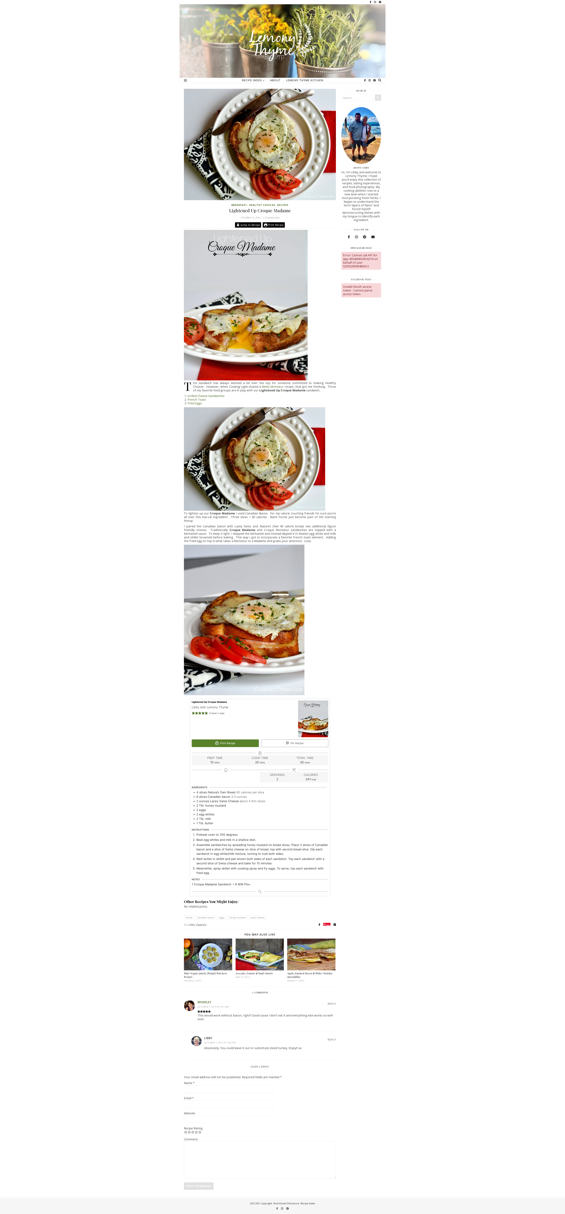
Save (328, 925)
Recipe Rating (193, 1128)
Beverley (204, 1002)
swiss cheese (257, 917)
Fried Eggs (195, 403)
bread (189, 917)
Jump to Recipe (250, 225)
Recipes (282, 205)
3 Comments (271, 217)
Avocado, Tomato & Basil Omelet (254, 973)
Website (189, 1113)
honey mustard (237, 917)
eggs (222, 917)
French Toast (197, 400)
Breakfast (239, 205)
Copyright (266, 1203)
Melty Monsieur (273, 387)
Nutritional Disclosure (286, 1203)
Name (189, 1083)
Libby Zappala (197, 924)
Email (189, 1098)
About (275, 80)
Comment (191, 1139)
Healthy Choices (262, 205)
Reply (332, 1003)
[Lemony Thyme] (282, 42)
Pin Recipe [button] (297, 743)
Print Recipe (275, 225)
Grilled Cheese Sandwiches (206, 396)
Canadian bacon (206, 917)
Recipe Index (252, 80)
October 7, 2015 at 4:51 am (213, 1006)
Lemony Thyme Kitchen (304, 80)
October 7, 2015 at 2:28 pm (219, 1042)
